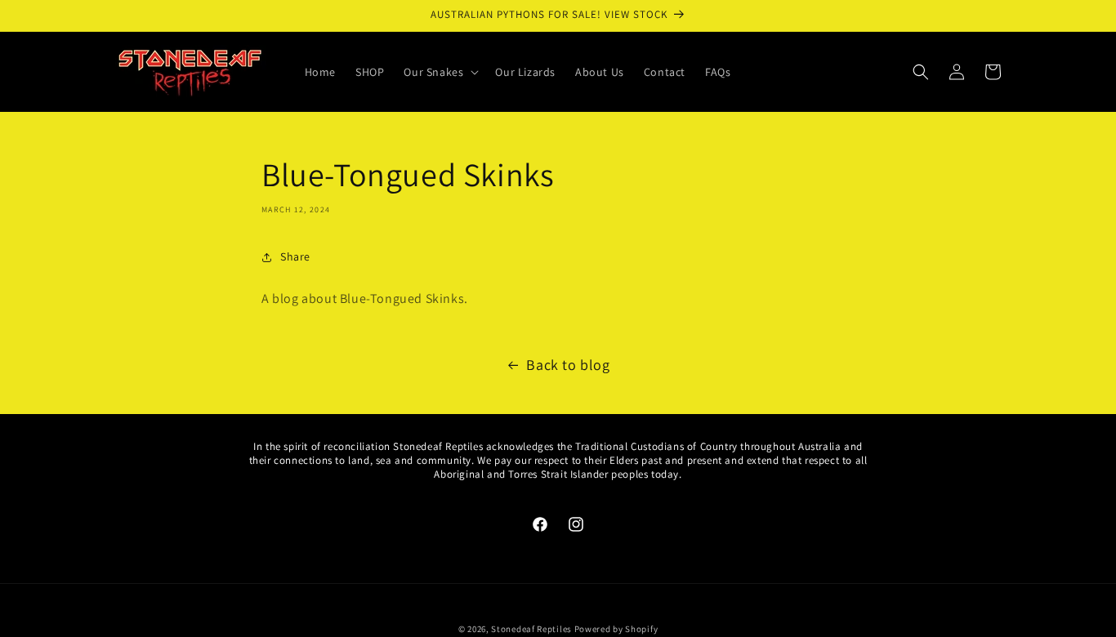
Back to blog (567, 364)
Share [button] (295, 256)
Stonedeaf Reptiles (531, 629)
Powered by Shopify (616, 629)
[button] (439, 72)
